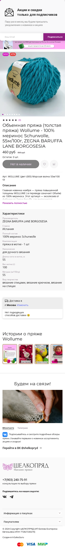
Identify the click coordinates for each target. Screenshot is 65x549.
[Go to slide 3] (7, 114)
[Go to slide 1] (2, 114)
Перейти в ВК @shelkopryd (20, 448)
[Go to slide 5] (12, 114)
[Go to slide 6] (14, 114)
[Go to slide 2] (5, 114)
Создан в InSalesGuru (13, 537)
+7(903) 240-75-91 (14, 480)
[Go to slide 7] (16, 114)
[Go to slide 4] (9, 114)
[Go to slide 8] (19, 114)
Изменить (22, 305)
